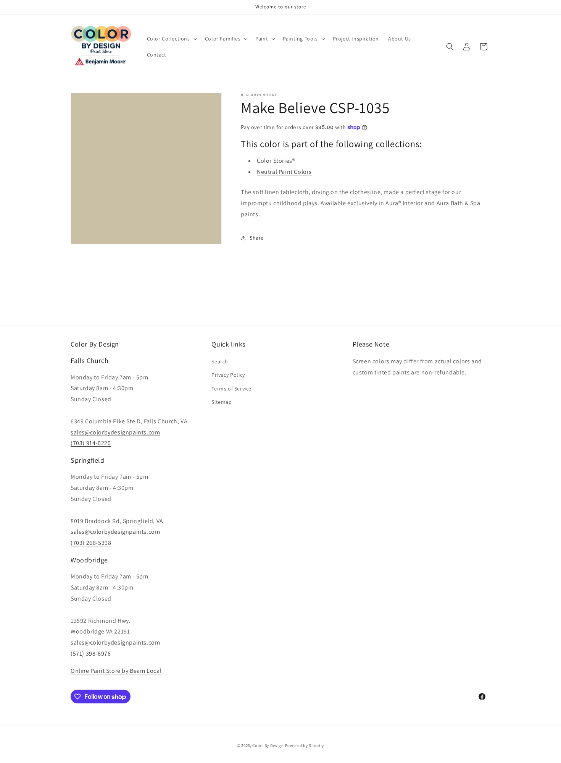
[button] (171, 39)
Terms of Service (231, 388)
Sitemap (221, 402)
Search (219, 361)
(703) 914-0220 (91, 443)
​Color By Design (268, 745)
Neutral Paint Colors (284, 172)
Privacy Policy (228, 374)
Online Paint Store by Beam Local (116, 671)
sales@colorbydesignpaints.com (115, 432)
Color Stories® (276, 161)
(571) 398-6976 (91, 654)
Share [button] (257, 237)
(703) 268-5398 (91, 543)
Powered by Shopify (304, 745)
